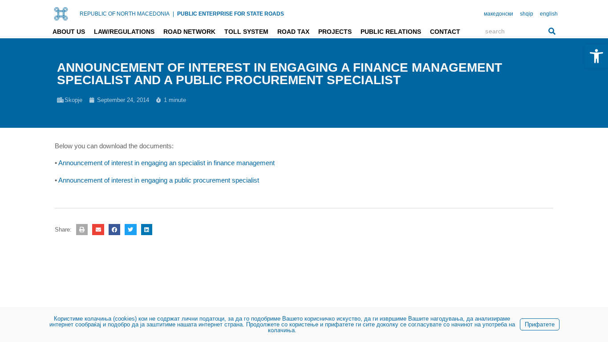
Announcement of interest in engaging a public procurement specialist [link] (158, 180)
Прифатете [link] (540, 324)
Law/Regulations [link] (124, 31)
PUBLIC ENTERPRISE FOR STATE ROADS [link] (230, 14)
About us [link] (69, 31)
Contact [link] (445, 31)
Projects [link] (335, 31)
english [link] (549, 14)
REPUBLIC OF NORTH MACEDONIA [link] (125, 14)
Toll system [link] (246, 31)
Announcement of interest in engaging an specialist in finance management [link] (166, 163)
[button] (82, 229)
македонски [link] (498, 14)
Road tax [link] (293, 31)
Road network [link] (189, 31)
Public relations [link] (391, 31)
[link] (596, 56)
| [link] (173, 14)
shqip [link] (526, 14)
